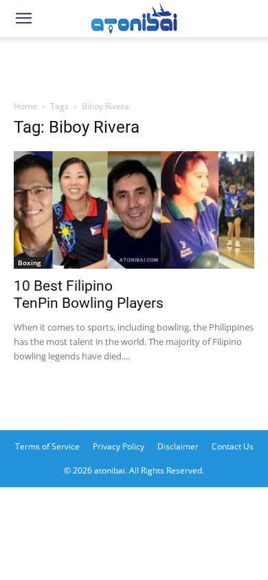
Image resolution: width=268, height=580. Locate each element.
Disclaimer (178, 446)
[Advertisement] (134, 64)
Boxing (29, 262)
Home (25, 106)
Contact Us (233, 446)
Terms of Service (47, 446)
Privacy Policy (118, 446)
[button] (23, 18)
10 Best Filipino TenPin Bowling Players (89, 294)
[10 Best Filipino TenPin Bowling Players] (134, 210)
